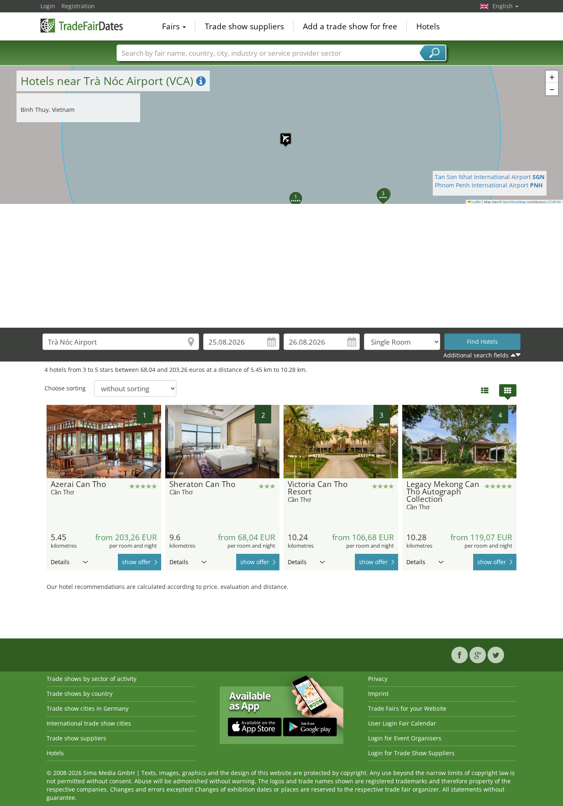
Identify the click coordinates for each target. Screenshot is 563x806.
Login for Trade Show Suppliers (411, 753)
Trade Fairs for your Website (407, 708)
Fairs (172, 26)
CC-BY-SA (554, 202)
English (503, 6)
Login (47, 6)
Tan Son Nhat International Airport (489, 177)
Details (60, 562)
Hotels (428, 26)
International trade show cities (89, 723)
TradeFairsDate (81, 25)
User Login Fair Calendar (402, 723)
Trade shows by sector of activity (91, 679)
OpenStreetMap (514, 202)
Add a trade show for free (350, 26)
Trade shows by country (80, 693)
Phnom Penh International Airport (489, 185)
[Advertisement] (281, 266)
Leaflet (476, 202)
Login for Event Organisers (404, 738)
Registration (78, 6)
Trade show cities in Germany (88, 708)
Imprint (378, 693)
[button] (281, 134)
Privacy (377, 679)
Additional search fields (476, 355)
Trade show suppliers (244, 26)
